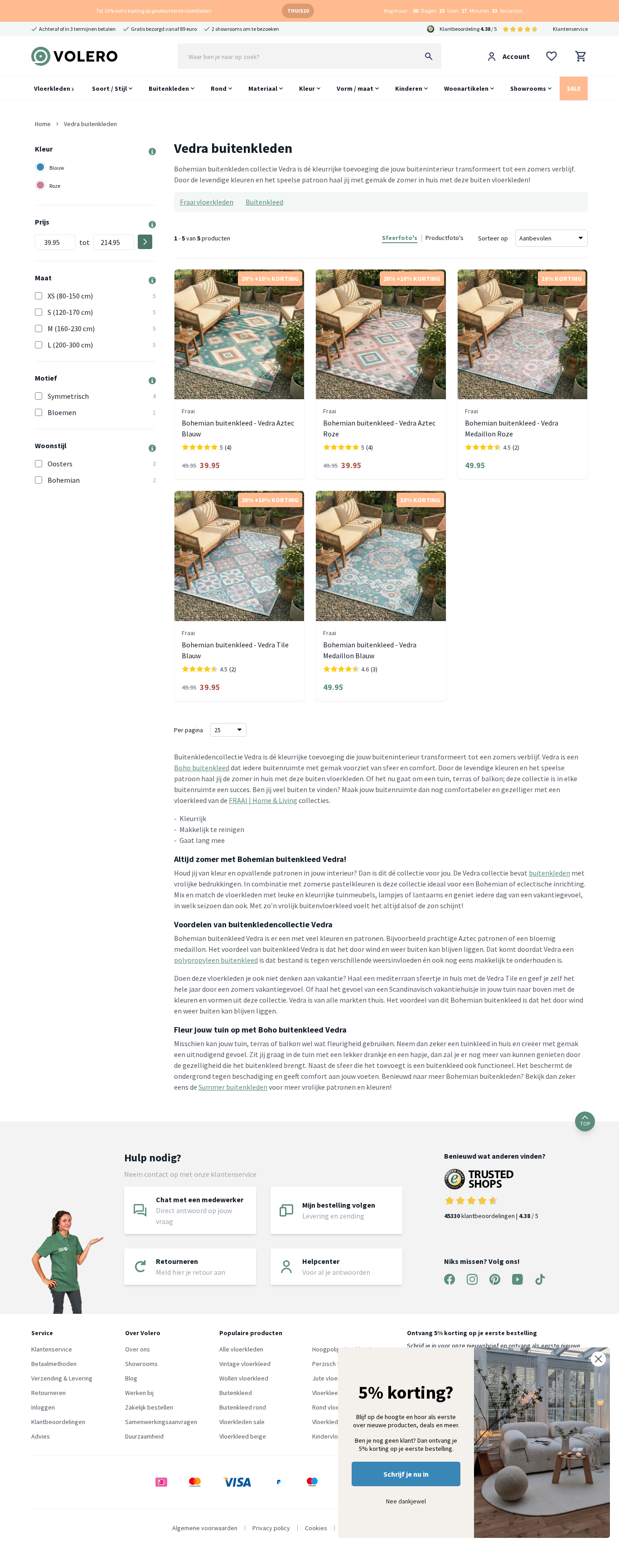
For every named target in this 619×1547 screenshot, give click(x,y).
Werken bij (139, 1393)
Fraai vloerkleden (206, 201)
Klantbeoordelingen (58, 1422)
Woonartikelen (466, 88)
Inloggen (43, 1407)
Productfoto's (445, 238)
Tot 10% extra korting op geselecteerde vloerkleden (154, 10)
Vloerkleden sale (242, 1422)
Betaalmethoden (54, 1364)
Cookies (316, 1528)
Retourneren (48, 1393)
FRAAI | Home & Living (263, 800)
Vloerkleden (53, 88)
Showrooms (528, 88)
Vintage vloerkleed (245, 1364)
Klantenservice (570, 28)
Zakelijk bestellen (149, 1407)
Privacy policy (271, 1528)
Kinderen (408, 88)
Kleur (307, 88)
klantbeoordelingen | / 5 (491, 1216)
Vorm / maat (355, 88)
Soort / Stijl (109, 88)
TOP (585, 1123)
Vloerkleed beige (242, 1436)
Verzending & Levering (61, 1378)
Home (43, 124)
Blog (131, 1378)
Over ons (137, 1349)
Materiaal (262, 88)
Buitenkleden (169, 88)
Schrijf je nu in (406, 1473)
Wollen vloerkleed (243, 1378)
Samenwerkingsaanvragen (161, 1422)
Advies (40, 1436)
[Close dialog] (598, 1359)
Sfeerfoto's (399, 238)
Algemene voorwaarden (204, 1528)
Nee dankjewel (406, 1501)
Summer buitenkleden (232, 1087)
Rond (219, 88)
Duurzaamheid (144, 1436)
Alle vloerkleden (241, 1349)
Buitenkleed (264, 201)
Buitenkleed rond (242, 1407)
